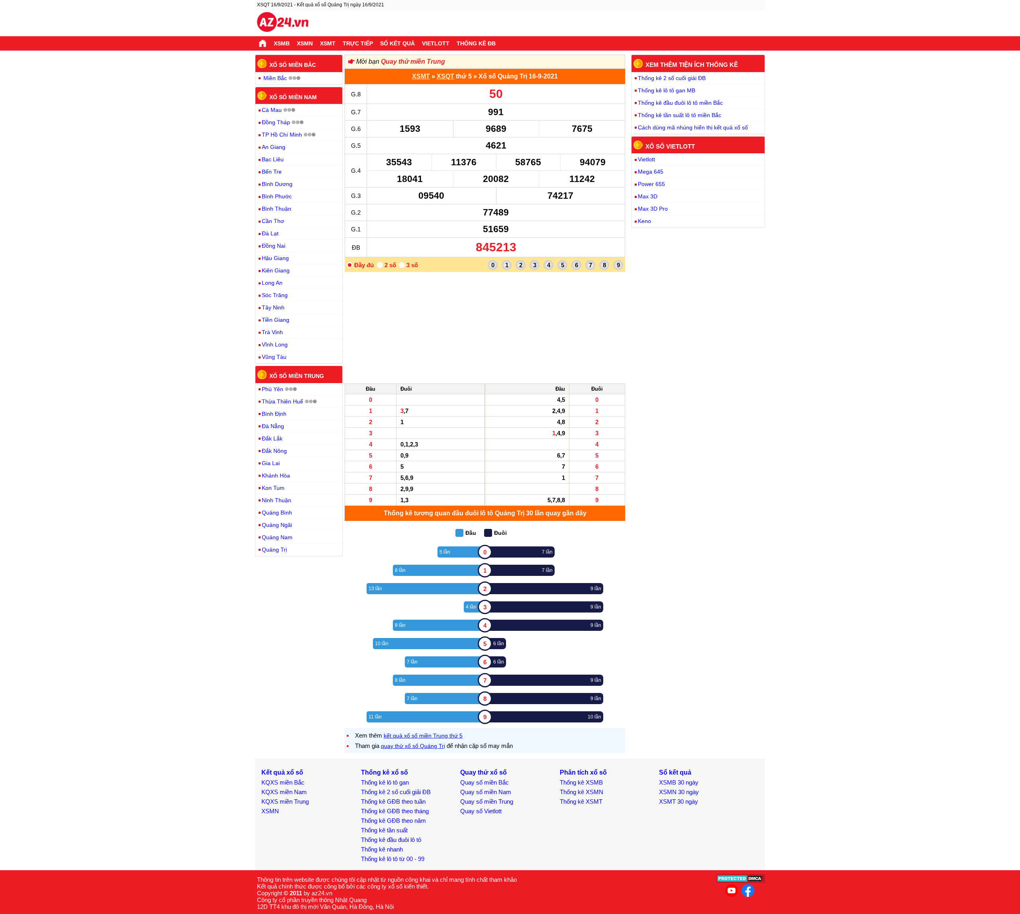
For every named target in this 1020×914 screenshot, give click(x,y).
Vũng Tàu (274, 357)
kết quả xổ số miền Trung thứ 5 (423, 735)
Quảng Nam (277, 537)
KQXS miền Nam (284, 792)
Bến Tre (272, 171)
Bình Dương (277, 184)
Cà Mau (272, 110)
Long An (272, 283)
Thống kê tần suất (384, 830)
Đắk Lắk (272, 438)
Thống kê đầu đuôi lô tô (391, 839)
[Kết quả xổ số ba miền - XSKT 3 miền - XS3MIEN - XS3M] (282, 23)
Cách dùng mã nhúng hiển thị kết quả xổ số (693, 127)
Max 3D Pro (653, 209)
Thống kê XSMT (581, 801)
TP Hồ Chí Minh (282, 134)
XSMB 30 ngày (678, 782)
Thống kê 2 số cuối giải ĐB (672, 78)
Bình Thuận (276, 209)
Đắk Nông (274, 451)
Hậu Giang (275, 258)
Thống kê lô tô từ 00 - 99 (392, 858)
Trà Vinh (272, 332)
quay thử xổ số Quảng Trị (413, 746)
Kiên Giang (276, 270)
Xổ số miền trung (296, 376)
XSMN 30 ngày (679, 792)
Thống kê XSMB (581, 782)
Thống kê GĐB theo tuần (393, 801)
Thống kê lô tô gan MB (666, 90)
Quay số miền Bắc (484, 782)
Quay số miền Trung (486, 801)
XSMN (305, 43)
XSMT (327, 43)
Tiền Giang (275, 320)
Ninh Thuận (276, 500)
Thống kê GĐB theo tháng (395, 811)
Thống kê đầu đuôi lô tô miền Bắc (680, 103)
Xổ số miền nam (293, 97)
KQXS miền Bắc (282, 782)
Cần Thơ (273, 221)
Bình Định (274, 414)
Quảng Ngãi (277, 525)
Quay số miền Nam (485, 792)
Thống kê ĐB (476, 43)
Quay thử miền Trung (413, 61)
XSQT (445, 76)
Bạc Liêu (273, 159)
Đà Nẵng (273, 426)
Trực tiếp (358, 43)
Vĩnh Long (275, 344)
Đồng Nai (273, 246)
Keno (644, 221)
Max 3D (647, 196)
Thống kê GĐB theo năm (393, 820)
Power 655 (651, 184)
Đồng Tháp (276, 122)
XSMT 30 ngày (678, 801)
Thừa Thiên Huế (282, 401)
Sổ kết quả (397, 43)
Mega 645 (650, 171)
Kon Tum (273, 488)
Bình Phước (277, 196)
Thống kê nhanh (382, 849)
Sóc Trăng (275, 295)
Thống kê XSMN (581, 792)
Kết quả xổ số (282, 772)
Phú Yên (272, 389)
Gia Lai (271, 463)
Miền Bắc (275, 78)
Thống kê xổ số (384, 772)
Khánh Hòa (276, 475)
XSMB (282, 43)
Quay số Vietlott (481, 811)
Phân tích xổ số (583, 772)
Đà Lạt (270, 233)
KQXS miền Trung (285, 801)
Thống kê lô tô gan (385, 782)
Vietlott (435, 43)
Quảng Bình (277, 512)
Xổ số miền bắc (292, 65)
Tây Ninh (273, 307)
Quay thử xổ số (483, 772)
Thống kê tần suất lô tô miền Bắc (679, 115)
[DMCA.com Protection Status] (740, 880)
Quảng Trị (274, 549)
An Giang (273, 147)
